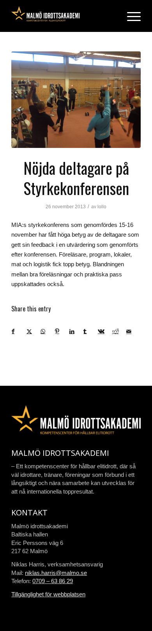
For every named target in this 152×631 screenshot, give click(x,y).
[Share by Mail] (133, 331)
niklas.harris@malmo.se (56, 572)
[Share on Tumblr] (90, 331)
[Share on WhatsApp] (48, 331)
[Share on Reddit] (119, 331)
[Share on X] (34, 331)
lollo (101, 206)
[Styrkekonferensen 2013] (76, 99)
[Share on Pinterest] (62, 331)
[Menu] (130, 16)
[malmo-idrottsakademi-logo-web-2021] (63, 16)
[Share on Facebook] (19, 331)
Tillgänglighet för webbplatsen (48, 594)
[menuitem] (130, 16)
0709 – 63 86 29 (52, 581)
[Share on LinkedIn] (76, 331)
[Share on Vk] (105, 331)
